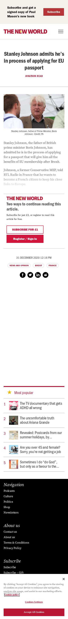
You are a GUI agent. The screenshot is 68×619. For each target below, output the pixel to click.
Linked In (38, 275)
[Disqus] (34, 328)
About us (9, 537)
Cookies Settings (34, 602)
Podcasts (9, 491)
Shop (7, 507)
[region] (34, 596)
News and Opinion (19, 265)
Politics (8, 502)
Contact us (10, 532)
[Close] (64, 579)
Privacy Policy (12, 548)
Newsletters (11, 512)
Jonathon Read (34, 76)
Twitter (30, 275)
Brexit (38, 265)
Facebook (23, 275)
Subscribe (53, 12)
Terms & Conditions (16, 542)
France (53, 265)
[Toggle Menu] (60, 31)
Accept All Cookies (34, 612)
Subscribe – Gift (14, 572)
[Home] (25, 31)
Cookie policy (12, 594)
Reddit (45, 275)
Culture (8, 496)
